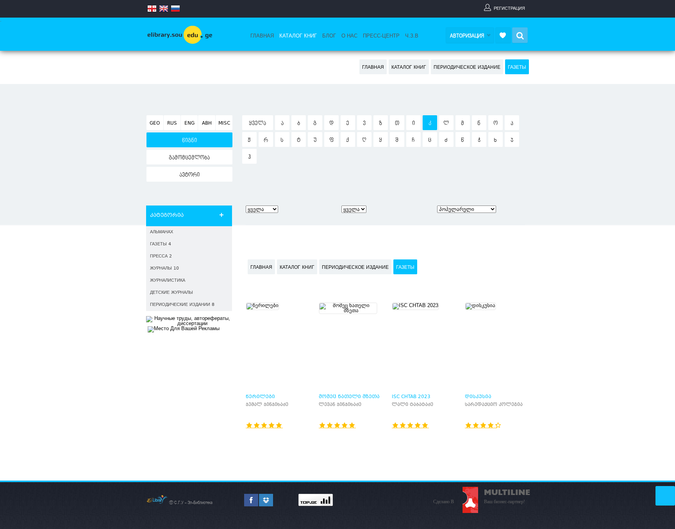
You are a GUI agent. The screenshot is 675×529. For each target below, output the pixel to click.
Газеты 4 (160, 244)
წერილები (260, 396)
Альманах (161, 232)
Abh (207, 123)
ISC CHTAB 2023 (411, 396)
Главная (262, 36)
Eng (189, 123)
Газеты (517, 67)
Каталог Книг (298, 36)
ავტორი (189, 175)
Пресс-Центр (381, 36)
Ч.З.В (411, 36)
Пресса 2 (161, 256)
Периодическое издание (467, 67)
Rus (172, 123)
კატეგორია (167, 216)
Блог (329, 36)
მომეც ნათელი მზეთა (349, 396)
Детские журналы (171, 293)
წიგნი (189, 141)
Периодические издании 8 (182, 305)
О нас (349, 36)
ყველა (257, 123)
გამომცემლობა (189, 158)
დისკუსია (478, 396)
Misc (224, 123)
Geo (155, 123)
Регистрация (509, 8)
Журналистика (167, 280)
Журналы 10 (164, 268)
